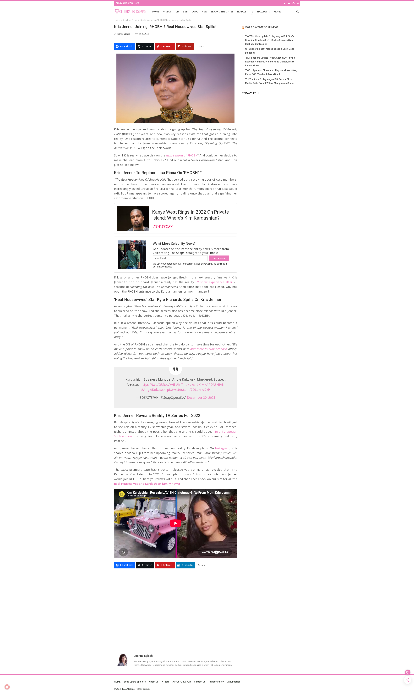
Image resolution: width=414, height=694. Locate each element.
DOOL (195, 11)
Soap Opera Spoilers (135, 681)
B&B (185, 11)
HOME (155, 11)
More (277, 11)
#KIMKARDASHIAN (210, 384)
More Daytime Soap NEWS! (262, 27)
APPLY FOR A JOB (182, 681)
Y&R (204, 11)
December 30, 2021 (201, 397)
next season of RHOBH (181, 155)
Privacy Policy (216, 681)
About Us (153, 681)
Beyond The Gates (222, 11)
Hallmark (263, 11)
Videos (167, 11)
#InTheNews (186, 384)
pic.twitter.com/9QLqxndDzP (188, 389)
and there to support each (208, 349)
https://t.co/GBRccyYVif (158, 384)
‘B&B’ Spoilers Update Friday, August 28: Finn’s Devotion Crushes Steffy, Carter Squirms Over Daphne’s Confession (269, 40)
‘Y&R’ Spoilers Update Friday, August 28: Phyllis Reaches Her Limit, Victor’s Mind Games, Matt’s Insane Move (270, 61)
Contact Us (199, 681)
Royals (241, 11)
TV (251, 11)
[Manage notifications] (7, 686)
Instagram (222, 448)
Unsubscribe (233, 681)
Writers (165, 681)
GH (177, 11)
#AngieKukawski (153, 389)
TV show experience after (213, 282)
